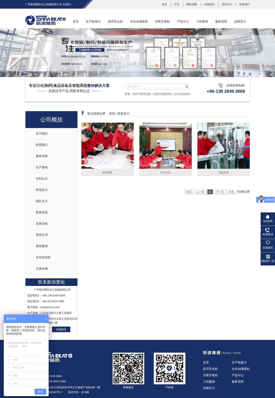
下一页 (220, 191)
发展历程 (42, 223)
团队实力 (42, 201)
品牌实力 (209, 388)
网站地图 (192, 4)
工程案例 (209, 381)
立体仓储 (42, 268)
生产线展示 (239, 362)
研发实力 (42, 189)
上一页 (200, 191)
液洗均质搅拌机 (163, 93)
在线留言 (209, 4)
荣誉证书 (42, 234)
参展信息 (42, 212)
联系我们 (244, 4)
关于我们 (42, 133)
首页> (113, 113)
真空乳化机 (210, 368)
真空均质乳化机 (142, 93)
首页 (188, 191)
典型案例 (42, 246)
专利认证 (42, 178)
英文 (165, 4)
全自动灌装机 (182, 93)
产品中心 (238, 375)
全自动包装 (43, 257)
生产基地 (42, 167)
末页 (231, 191)
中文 (177, 4)
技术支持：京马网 (78, 392)
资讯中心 (227, 4)
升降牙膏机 (210, 375)
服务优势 (42, 156)
